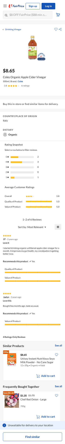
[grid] (32, 365)
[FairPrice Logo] (16, 6)
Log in (48, 6)
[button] (60, 29)
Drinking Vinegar (13, 29)
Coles (20, 81)
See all (58, 345)
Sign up (33, 6)
